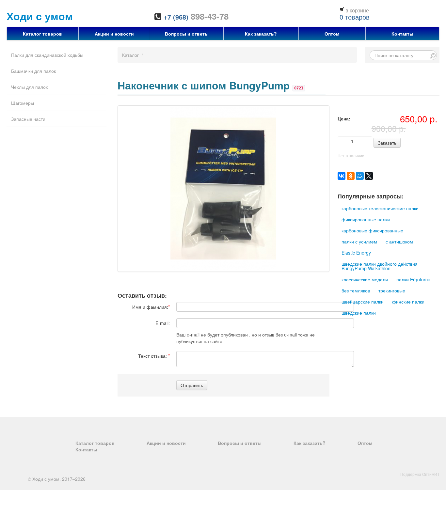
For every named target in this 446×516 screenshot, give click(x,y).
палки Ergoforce (413, 279)
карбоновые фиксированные (372, 230)
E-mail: (162, 323)
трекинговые (391, 290)
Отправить (192, 385)
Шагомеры (22, 103)
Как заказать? (261, 33)
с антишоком (399, 241)
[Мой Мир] (360, 176)
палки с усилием (359, 241)
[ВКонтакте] (341, 176)
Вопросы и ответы (187, 33)
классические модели (365, 279)
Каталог (130, 55)
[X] (369, 176)
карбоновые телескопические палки (380, 208)
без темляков (356, 290)
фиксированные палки (366, 219)
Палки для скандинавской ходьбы (47, 55)
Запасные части (28, 119)
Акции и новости (114, 33)
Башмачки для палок (33, 71)
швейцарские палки (363, 301)
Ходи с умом (40, 16)
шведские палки (359, 312)
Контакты (402, 33)
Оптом (332, 33)
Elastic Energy (356, 252)
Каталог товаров (42, 33)
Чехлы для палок (29, 87)
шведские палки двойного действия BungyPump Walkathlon (380, 266)
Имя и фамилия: (151, 307)
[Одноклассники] (351, 176)
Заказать (387, 142)
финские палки (408, 301)
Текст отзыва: (154, 355)
